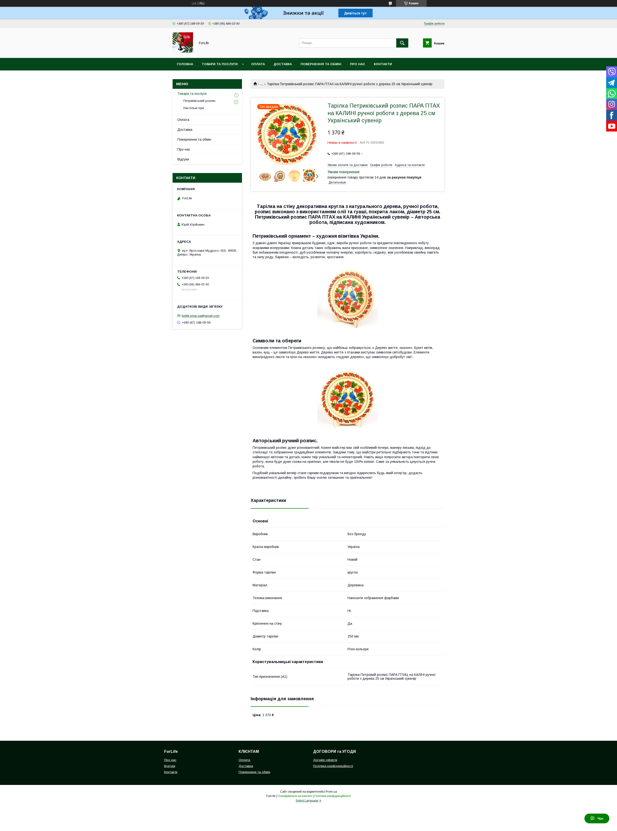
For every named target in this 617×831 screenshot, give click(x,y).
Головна (185, 64)
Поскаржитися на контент (295, 796)
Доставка (283, 64)
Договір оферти (325, 760)
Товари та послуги (220, 64)
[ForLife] (183, 52)
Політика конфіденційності (333, 766)
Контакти (383, 64)
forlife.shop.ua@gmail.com (201, 316)
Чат (600, 818)
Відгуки (183, 159)
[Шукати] (402, 43)
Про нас (357, 64)
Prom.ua (331, 791)
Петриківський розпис (199, 101)
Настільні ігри (193, 108)
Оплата (258, 64)
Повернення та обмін (321, 64)
